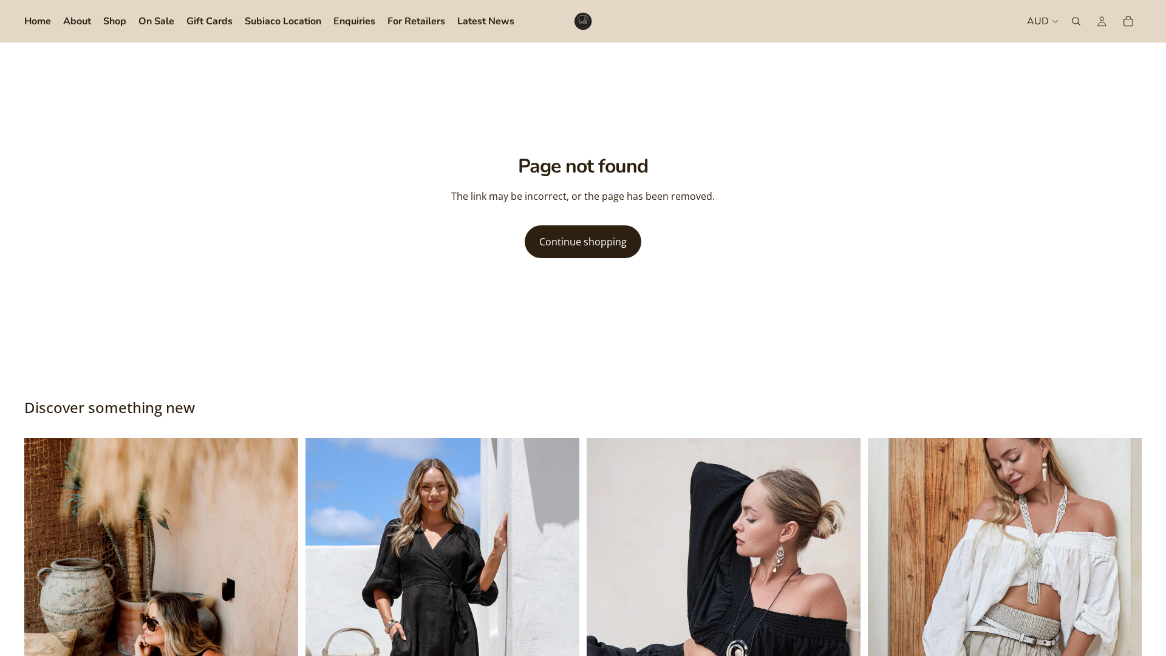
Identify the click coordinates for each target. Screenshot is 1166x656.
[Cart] (1128, 21)
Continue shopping (583, 241)
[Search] (1076, 21)
